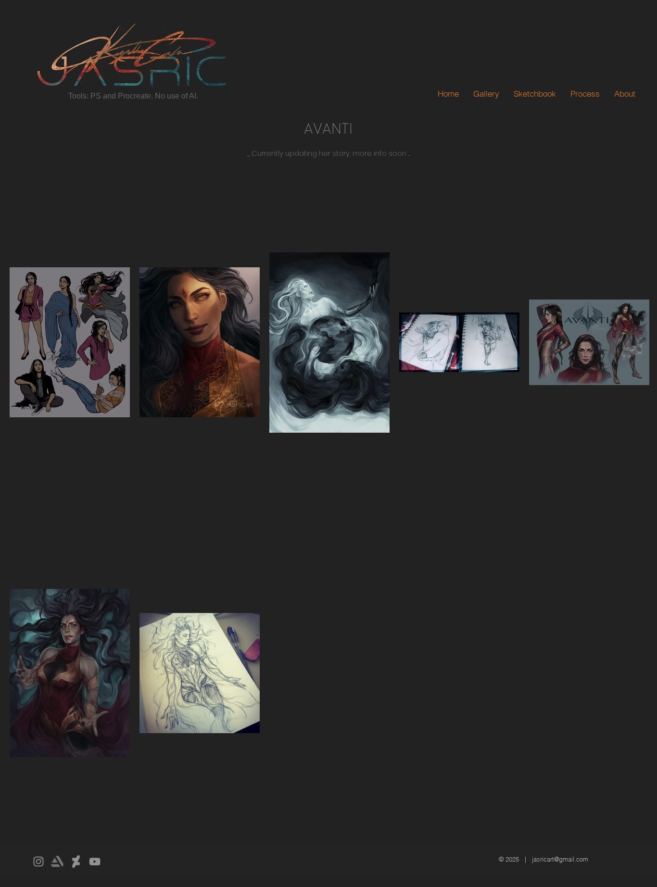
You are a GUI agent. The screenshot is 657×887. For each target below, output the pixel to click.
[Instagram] (38, 861)
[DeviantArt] (76, 861)
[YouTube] (94, 861)
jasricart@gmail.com (560, 859)
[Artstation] (57, 861)
